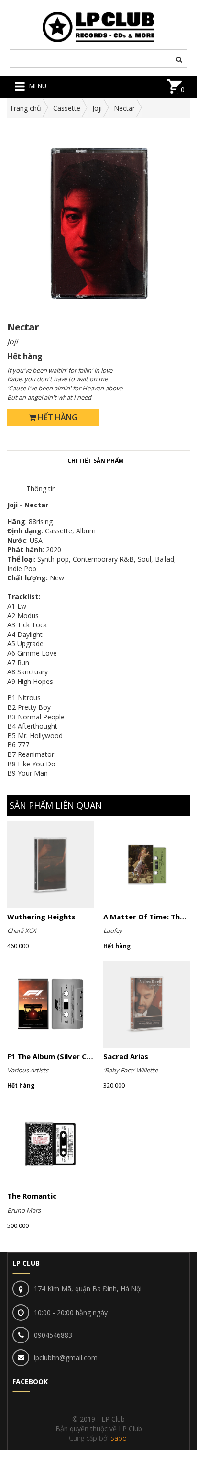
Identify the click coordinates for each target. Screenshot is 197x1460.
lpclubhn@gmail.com (66, 1357)
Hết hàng (56, 417)
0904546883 (53, 1335)
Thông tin (41, 488)
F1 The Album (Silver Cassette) (62, 1056)
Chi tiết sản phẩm (95, 461)
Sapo (118, 1438)
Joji (97, 108)
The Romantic (31, 1196)
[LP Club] (99, 26)
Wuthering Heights (41, 916)
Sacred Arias (125, 1056)
